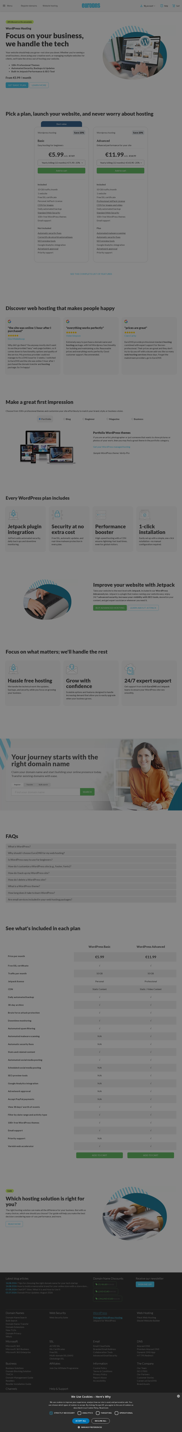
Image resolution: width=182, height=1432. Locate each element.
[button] (91, 1427)
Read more (103, 1408)
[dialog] (91, 1412)
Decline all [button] (100, 1421)
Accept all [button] (81, 1421)
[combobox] (178, 1396)
